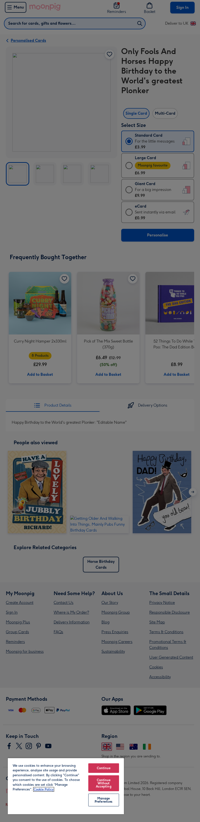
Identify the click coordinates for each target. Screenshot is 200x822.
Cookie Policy (44, 789)
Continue (103, 768)
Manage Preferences (103, 800)
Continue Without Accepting (103, 783)
